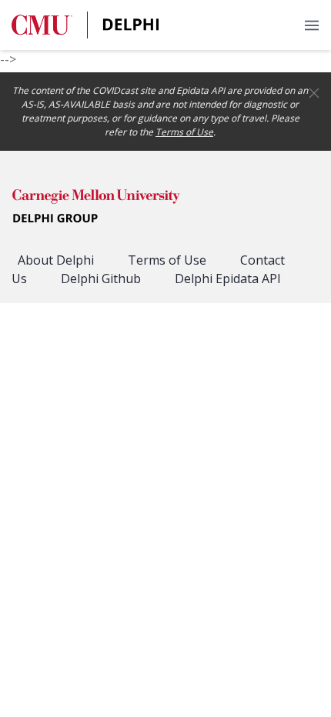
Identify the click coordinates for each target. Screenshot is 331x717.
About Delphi (56, 260)
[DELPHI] (96, 208)
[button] (311, 25)
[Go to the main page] (86, 25)
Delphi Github (101, 278)
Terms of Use (184, 131)
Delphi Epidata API (228, 278)
